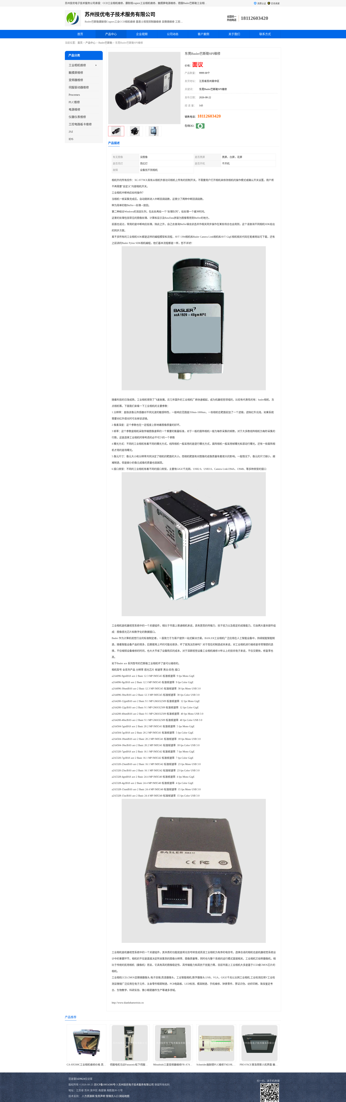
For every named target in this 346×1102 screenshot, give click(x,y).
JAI (71, 131)
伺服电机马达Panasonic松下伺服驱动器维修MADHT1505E (98, 1064)
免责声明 (100, 1096)
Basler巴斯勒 (105, 42)
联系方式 (265, 34)
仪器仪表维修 (77, 116)
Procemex (74, 94)
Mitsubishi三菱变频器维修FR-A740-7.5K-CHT (135, 1064)
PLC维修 (74, 102)
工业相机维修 (77, 65)
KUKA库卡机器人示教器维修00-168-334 (262, 1064)
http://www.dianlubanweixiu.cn (128, 1002)
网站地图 (124, 1096)
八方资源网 (88, 1096)
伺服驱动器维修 (79, 87)
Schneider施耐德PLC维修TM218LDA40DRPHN (178, 1064)
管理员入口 (112, 1096)
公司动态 (172, 34)
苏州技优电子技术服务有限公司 (136, 1084)
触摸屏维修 (76, 72)
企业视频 (142, 34)
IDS (71, 139)
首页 (80, 34)
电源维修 (74, 109)
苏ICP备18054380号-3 (106, 1084)
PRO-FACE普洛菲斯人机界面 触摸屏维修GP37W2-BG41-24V (229, 1064)
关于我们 (234, 34)
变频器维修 (76, 80)
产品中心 (111, 34)
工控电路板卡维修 (80, 124)
